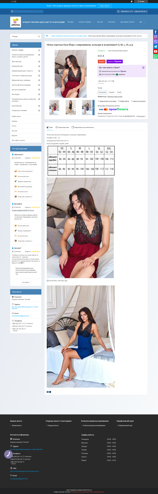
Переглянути (104, 6)
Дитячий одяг (17, 106)
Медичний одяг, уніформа (21, 80)
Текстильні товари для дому (22, 75)
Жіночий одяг (16, 61)
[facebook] (48, 392)
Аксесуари (15, 94)
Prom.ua (89, 490)
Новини (14, 121)
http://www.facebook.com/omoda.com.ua (24, 471)
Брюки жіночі (16, 425)
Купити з (111, 61)
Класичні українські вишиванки (94, 425)
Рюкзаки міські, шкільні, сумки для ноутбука (24, 100)
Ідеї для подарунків (19, 89)
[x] (50, 392)
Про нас (100, 22)
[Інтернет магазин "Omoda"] (15, 22)
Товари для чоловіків (19, 110)
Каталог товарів (85, 22)
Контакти (111, 22)
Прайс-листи (16, 116)
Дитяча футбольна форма (21, 85)
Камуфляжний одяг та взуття (22, 71)
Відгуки (14, 135)
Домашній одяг (17, 66)
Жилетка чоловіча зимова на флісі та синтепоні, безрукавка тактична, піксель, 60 (26, 217)
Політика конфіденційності (96, 492)
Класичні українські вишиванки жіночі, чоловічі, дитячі (23, 56)
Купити (101, 61)
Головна (70, 22)
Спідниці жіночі (53, 425)
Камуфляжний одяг (126, 425)
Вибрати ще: (110, 96)
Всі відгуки (25, 282)
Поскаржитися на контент (79, 492)
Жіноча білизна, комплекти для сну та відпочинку (69, 36)
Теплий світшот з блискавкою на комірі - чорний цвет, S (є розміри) (25, 163)
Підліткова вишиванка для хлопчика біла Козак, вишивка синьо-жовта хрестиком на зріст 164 (26, 271)
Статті (14, 126)
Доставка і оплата (127, 22)
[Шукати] (38, 36)
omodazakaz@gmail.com (20, 316)
